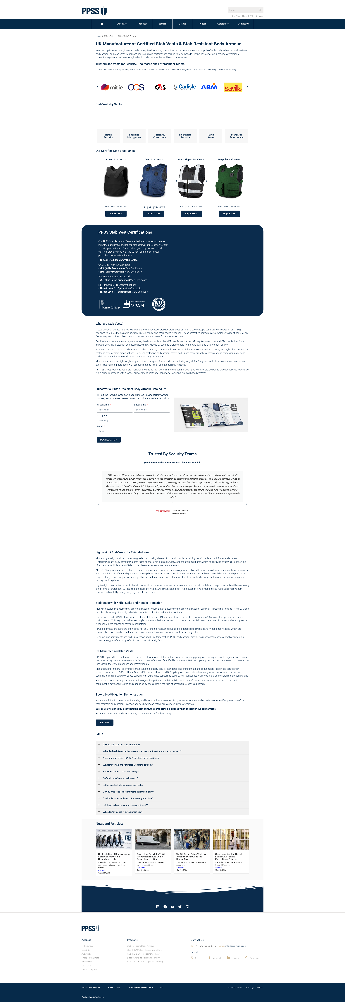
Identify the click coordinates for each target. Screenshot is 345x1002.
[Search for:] (245, 10)
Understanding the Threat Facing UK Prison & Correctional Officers (228, 856)
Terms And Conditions (91, 987)
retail (144, 69)
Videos (202, 23)
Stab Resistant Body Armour (140, 945)
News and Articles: (109, 823)
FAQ (251, 16)
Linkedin (236, 957)
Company (102, 415)
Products (142, 23)
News (244, 16)
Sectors (162, 23)
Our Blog (236, 16)
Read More (102, 870)
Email (100, 426)
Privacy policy (114, 987)
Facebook (216, 957)
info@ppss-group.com (232, 945)
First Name (103, 404)
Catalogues (223, 23)
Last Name (140, 404)
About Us (122, 23)
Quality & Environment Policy (140, 987)
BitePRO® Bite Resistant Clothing (143, 957)
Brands (182, 23)
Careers (259, 16)
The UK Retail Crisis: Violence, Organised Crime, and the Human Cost (191, 856)
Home (102, 23)
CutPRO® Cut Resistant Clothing (143, 953)
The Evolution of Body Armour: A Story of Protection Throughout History (114, 856)
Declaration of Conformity (93, 997)
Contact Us (243, 23)
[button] (97, 87)
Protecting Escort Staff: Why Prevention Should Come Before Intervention (152, 856)
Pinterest (253, 957)
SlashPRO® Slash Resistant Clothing (144, 949)
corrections (152, 69)
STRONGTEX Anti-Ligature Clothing (145, 961)
